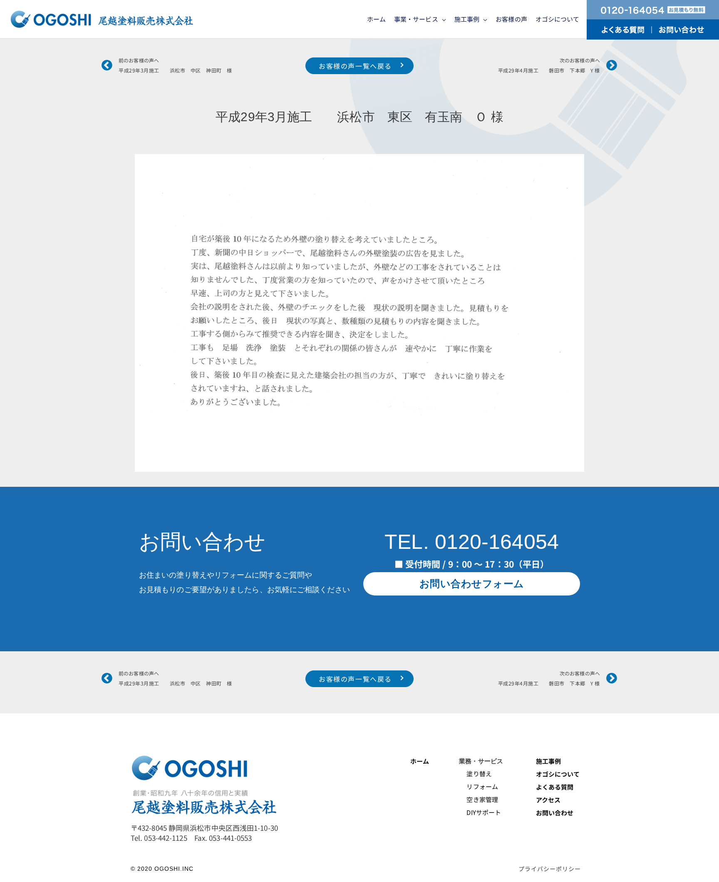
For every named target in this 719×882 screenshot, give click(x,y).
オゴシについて (558, 774)
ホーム (419, 761)
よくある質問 (555, 786)
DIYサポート (480, 812)
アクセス (548, 799)
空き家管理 (478, 799)
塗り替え (476, 773)
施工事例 (548, 761)
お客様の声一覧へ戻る (355, 66)
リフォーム (478, 786)
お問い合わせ (555, 812)
